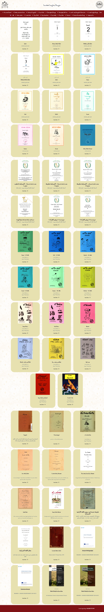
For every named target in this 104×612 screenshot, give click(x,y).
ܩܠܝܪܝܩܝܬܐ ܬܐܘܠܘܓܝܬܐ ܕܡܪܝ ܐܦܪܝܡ (77, 12)
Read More (24, 49)
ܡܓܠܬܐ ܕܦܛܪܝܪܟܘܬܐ (51, 12)
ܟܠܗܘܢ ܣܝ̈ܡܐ (19, 15)
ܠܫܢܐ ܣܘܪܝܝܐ (28, 15)
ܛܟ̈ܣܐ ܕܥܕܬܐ (53, 15)
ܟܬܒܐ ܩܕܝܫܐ (41, 12)
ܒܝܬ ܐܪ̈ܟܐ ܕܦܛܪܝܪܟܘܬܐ (63, 12)
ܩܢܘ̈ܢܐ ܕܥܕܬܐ (61, 15)
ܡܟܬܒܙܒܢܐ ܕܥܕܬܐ (45, 15)
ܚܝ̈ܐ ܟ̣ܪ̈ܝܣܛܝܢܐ (91, 15)
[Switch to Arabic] (13, 15)
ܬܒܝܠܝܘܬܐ (68, 15)
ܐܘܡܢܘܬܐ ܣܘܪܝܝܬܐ (7, 12)
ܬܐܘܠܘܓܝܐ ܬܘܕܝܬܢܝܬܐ (32, 12)
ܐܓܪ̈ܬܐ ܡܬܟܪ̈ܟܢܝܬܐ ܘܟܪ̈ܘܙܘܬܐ (79, 15)
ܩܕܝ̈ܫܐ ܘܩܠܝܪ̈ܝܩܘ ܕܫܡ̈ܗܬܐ (19, 12)
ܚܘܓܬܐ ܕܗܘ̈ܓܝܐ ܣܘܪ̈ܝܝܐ (93, 12)
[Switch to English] (11, 15)
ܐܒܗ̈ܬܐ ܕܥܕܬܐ (36, 15)
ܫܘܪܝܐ (101, 12)
